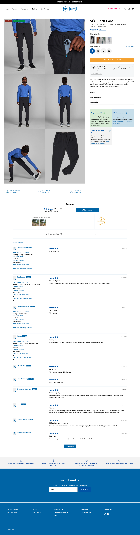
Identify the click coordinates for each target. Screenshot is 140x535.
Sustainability (94, 102)
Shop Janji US (86, 512)
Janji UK (13, 529)
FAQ (55, 515)
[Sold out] (109, 40)
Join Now (84, 489)
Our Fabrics (35, 509)
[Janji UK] (70, 9)
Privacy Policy (36, 512)
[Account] (124, 9)
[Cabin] (98, 40)
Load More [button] (70, 446)
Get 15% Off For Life (114, 9)
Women (14, 9)
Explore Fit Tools (96, 74)
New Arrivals (45, 9)
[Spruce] (103, 40)
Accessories (24, 9)
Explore (34, 9)
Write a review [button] (87, 210)
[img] (53, 248)
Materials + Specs (95, 97)
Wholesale (84, 509)
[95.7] (101, 221)
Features (92, 92)
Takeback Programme (61, 512)
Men (7, 9)
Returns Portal (58, 509)
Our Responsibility (12, 509)
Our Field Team (12, 512)
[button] (94, 30)
